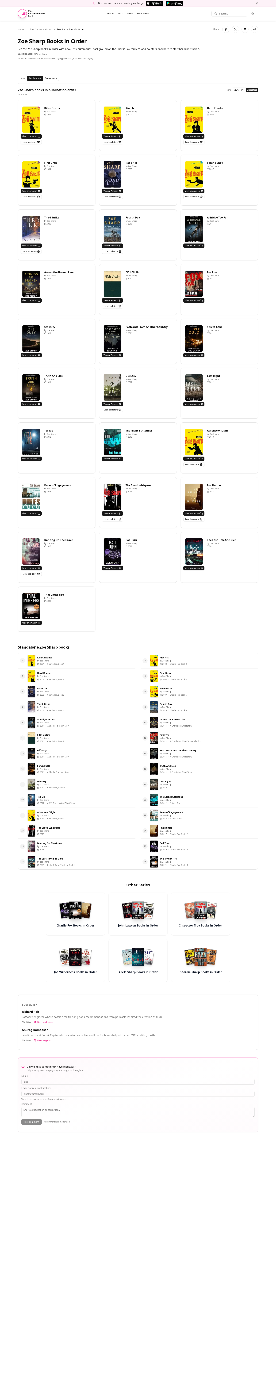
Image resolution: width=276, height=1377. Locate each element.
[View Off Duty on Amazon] (31, 338)
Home (21, 29)
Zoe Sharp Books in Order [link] (70, 29)
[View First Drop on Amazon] (31, 174)
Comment (26, 1103)
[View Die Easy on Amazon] (112, 387)
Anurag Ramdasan (35, 1030)
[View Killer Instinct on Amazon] (31, 120)
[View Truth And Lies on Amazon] (31, 387)
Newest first (239, 90)
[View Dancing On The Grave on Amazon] (31, 551)
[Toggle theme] (252, 13)
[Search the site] (215, 13)
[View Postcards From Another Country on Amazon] (112, 338)
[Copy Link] (254, 29)
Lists (120, 13)
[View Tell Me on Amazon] (31, 442)
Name (24, 1075)
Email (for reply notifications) (36, 1087)
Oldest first (252, 90)
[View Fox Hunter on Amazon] (194, 497)
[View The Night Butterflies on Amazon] (112, 442)
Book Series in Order (41, 29)
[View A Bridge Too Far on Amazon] (194, 229)
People (110, 13)
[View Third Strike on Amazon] (31, 229)
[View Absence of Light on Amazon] (194, 442)
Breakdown (51, 78)
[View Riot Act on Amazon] (112, 120)
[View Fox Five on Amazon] (194, 284)
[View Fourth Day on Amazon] (112, 229)
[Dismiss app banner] (256, 3)
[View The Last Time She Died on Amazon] (194, 551)
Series (130, 13)
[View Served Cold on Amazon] (194, 338)
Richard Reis (30, 1012)
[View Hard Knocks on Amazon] (194, 120)
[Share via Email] (245, 29)
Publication (35, 78)
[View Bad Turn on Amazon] (112, 551)
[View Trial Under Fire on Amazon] (31, 606)
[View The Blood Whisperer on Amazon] (112, 497)
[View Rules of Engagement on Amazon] (31, 497)
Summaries (143, 13)
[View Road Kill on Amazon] (112, 174)
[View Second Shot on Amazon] (194, 174)
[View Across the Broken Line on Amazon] (31, 284)
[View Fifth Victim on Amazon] (112, 284)
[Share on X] (235, 29)
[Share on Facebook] (225, 29)
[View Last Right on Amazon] (194, 387)
